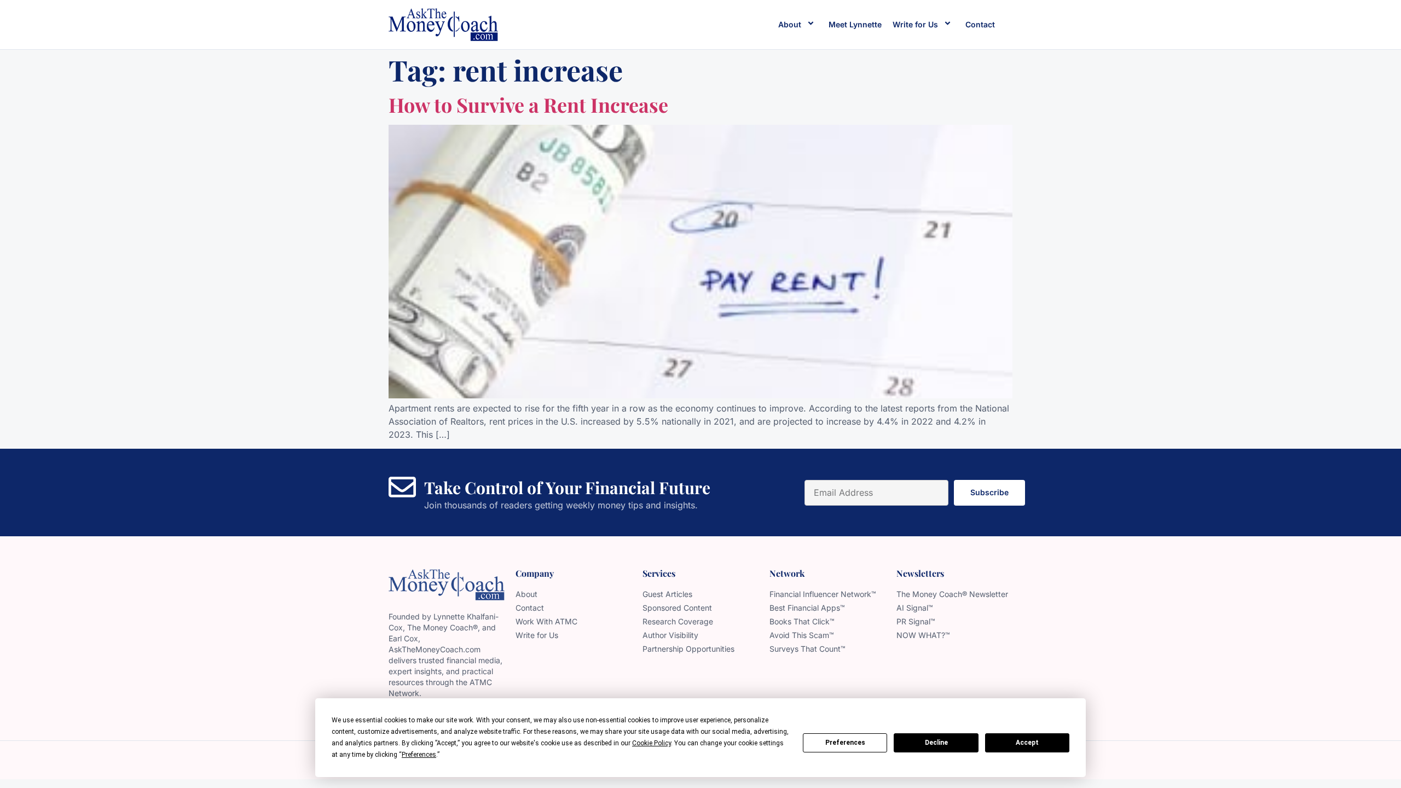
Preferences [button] (419, 754)
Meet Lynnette (855, 24)
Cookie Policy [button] (651, 743)
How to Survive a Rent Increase (528, 104)
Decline (936, 742)
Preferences (845, 742)
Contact (980, 24)
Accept (1027, 742)
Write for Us (915, 24)
